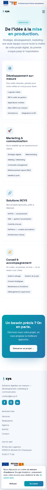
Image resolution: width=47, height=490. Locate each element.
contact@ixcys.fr (9, 396)
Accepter (34, 484)
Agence (5, 425)
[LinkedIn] (17, 402)
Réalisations (7, 420)
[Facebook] (4, 402)
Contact (5, 433)
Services (6, 416)
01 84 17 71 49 (8, 454)
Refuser (13, 484)
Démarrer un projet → (23, 348)
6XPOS (10, 214)
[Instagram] (10, 402)
